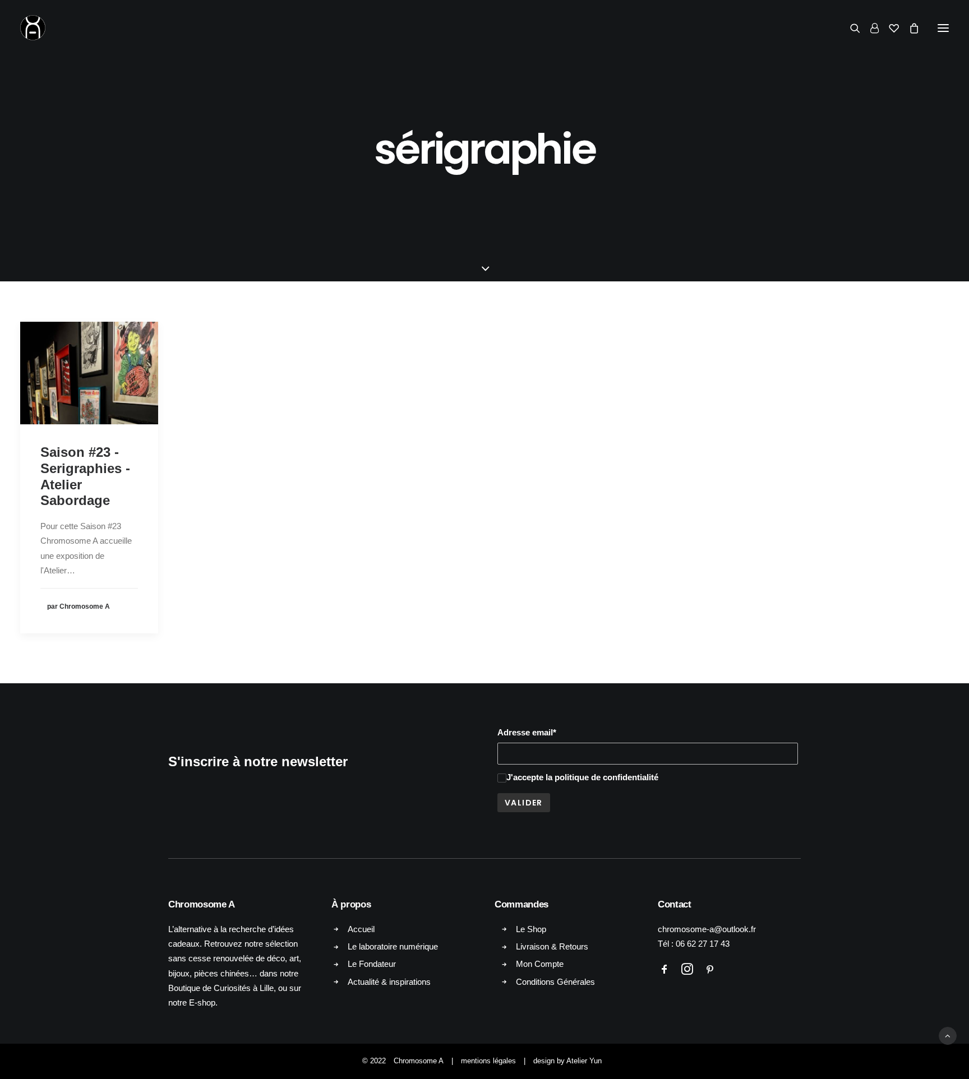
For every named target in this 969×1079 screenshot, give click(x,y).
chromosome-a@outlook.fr (707, 929)
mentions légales (488, 1061)
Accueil (361, 929)
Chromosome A (419, 1061)
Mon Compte (540, 964)
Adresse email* (526, 732)
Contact (674, 904)
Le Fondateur (372, 964)
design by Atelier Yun (567, 1061)
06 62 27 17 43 (703, 943)
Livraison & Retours (552, 946)
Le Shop (531, 929)
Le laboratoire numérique (393, 946)
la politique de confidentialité (602, 777)
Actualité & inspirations (389, 982)
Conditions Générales (555, 982)
